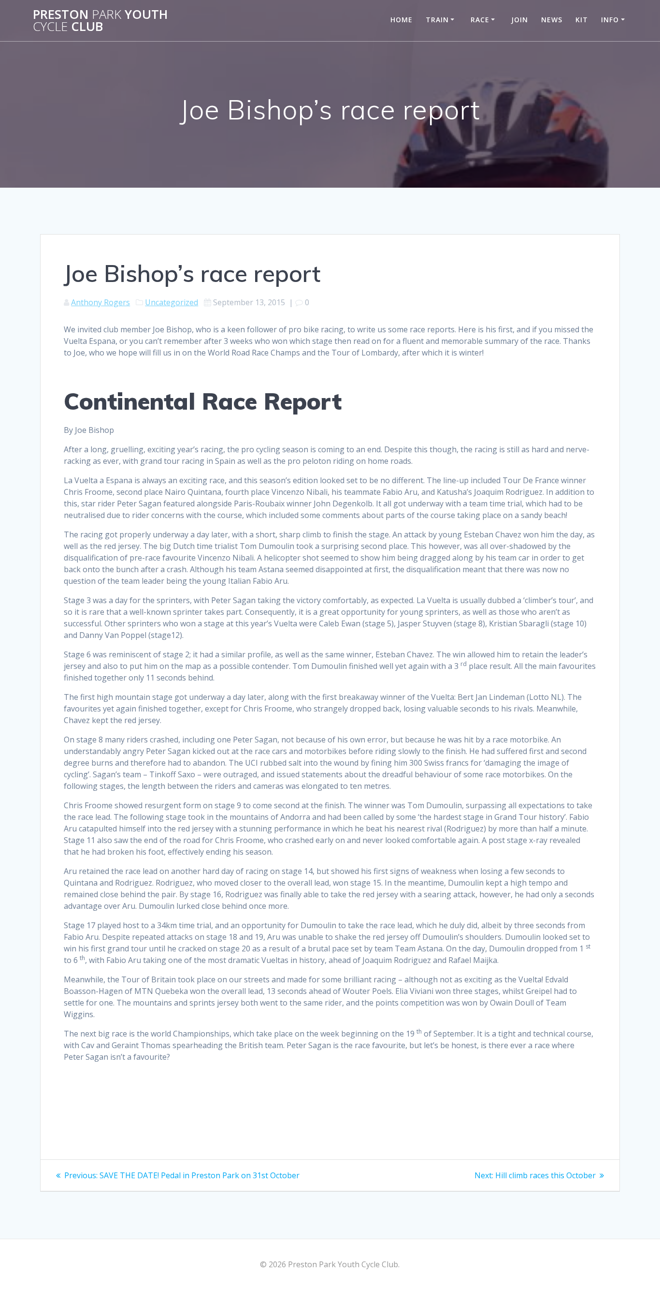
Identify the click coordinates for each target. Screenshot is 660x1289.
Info (610, 19)
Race (480, 19)
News (551, 19)
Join (519, 19)
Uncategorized (171, 302)
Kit (581, 19)
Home (401, 19)
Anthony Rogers (100, 302)
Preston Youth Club (100, 20)
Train (437, 19)
